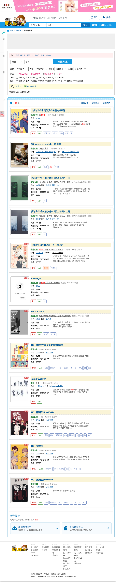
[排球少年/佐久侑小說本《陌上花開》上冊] (19, 222)
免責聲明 (45, 550)
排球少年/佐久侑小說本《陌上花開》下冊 (50, 178)
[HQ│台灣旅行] (19, 456)
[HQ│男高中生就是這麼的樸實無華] (19, 355)
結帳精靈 (99, 553)
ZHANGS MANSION (70, 152)
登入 (96, 17)
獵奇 (49, 81)
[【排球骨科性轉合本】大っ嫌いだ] (19, 256)
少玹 (38, 352)
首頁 (11, 31)
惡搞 (42, 81)
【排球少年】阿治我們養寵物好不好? (48, 110)
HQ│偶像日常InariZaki (42, 479)
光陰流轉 (49, 352)
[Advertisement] (60, 41)
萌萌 (20, 81)
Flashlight (36, 278)
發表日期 (106, 103)
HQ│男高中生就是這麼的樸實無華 (47, 345)
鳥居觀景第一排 (52, 185)
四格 (51, 435)
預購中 (59, 74)
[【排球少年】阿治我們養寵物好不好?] (19, 121)
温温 (38, 319)
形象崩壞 (79, 81)
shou (38, 118)
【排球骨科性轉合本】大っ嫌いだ (47, 245)
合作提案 (88, 550)
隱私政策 (45, 547)
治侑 (37, 383)
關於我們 (34, 547)
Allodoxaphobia (56, 386)
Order (48, 55)
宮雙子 (54, 133)
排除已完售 (59, 77)
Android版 (100, 547)
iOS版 (98, 550)
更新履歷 (34, 550)
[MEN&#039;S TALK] (19, 322)
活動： (71, 69)
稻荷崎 (66, 368)
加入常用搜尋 (31, 87)
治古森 (53, 334)
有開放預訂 (30, 77)
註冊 (108, 17)
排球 (45, 167)
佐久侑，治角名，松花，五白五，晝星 (55, 182)
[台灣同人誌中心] (15, 19)
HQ (60, 368)
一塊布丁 (39, 253)
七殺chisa (40, 386)
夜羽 (38, 185)
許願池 (55, 555)
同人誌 (18, 31)
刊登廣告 (88, 547)
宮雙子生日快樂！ (39, 378)
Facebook (35, 555)
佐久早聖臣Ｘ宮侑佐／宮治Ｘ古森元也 (55, 316)
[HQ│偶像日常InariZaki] (19, 490)
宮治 (66, 133)
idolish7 (36, 55)
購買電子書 (48, 74)
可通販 (48, 77)
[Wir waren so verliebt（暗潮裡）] (19, 155)
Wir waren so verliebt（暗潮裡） (47, 144)
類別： (51, 69)
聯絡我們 (56, 547)
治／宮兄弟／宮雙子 (49, 283)
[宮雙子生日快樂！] (19, 389)
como (94, 25)
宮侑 (61, 133)
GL (56, 81)
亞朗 (89, 368)
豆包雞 (48, 319)
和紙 (110, 25)
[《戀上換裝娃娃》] (58, 6)
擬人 (27, 81)
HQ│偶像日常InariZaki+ (42, 412)
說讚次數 (95, 103)
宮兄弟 (57, 167)
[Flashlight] (19, 289)
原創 (29, 55)
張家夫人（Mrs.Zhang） (46, 152)
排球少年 (34, 115)
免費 (40, 77)
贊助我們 (88, 553)
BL (62, 81)
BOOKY (66, 569)
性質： (32, 69)
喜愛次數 (85, 103)
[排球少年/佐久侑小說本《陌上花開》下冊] (19, 188)
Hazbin (102, 25)
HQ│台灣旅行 (37, 446)
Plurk (33, 553)
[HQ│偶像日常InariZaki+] (19, 423)
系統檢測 (77, 563)
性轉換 (69, 81)
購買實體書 (35, 74)
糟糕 (35, 81)
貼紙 (42, 55)
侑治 (17, 87)
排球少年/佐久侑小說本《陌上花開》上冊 (50, 211)
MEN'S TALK (37, 311)
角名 (80, 368)
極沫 (38, 286)
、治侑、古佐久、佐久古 (51, 249)
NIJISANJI (20, 55)
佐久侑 (46, 334)
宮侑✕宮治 (43, 148)
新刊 (20, 77)
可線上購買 (23, 74)
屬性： (13, 69)
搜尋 (85, 25)
